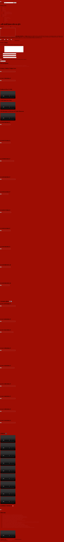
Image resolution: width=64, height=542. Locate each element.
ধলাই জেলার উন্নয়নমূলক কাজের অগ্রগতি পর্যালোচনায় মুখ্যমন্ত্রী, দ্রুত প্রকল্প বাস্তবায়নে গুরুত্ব (14, 516)
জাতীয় (3, 9)
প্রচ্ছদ (3, 7)
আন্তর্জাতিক (4, 10)
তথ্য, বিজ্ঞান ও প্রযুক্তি (7, 18)
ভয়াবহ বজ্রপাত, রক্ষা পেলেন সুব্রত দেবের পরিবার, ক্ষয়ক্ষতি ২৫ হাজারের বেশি (12, 522)
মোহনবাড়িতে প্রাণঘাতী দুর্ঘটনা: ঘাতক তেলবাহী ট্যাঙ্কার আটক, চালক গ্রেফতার (12, 514)
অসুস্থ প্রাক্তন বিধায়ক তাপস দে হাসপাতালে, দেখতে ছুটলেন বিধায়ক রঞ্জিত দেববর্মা (12, 515)
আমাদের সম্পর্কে (4, 14)
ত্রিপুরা (9, 40)
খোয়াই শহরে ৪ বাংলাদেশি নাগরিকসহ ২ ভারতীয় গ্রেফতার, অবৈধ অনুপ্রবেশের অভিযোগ (13, 523)
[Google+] (9, 39)
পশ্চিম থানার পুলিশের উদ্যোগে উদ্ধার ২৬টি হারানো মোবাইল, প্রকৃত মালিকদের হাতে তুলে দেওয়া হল (14, 517)
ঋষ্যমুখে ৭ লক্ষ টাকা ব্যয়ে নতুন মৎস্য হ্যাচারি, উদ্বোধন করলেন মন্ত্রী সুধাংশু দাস (12, 518)
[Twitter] (5, 39)
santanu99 (12, 26)
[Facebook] (2, 39)
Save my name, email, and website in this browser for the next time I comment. (14, 59)
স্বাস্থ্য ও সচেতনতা (6, 17)
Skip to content (2, 0)
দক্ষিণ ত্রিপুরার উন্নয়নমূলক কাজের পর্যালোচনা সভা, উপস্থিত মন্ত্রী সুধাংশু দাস (12, 519)
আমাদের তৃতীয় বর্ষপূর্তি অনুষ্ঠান (8, 12)
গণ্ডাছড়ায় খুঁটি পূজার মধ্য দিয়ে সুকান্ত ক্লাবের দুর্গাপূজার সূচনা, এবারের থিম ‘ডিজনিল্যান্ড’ (13, 524)
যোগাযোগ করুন (4, 15)
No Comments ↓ (18, 26)
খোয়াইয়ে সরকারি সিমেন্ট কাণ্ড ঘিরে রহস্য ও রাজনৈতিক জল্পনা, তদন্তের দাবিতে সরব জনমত (13, 520)
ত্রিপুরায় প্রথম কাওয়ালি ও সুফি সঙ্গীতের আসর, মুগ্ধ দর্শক (9, 521)
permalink (21, 40)
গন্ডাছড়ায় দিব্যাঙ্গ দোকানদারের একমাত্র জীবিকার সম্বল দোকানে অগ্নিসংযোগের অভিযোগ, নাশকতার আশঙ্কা (16, 526)
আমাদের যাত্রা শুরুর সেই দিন (8, 13)
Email (1, 55)
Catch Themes (10, 540)
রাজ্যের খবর (3, 8)
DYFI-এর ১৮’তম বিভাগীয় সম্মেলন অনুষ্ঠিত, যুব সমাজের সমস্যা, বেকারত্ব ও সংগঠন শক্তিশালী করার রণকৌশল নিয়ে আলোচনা (18, 527)
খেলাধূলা (5, 19)
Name (1, 53)
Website (1, 57)
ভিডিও (5, 21)
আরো (3, 16)
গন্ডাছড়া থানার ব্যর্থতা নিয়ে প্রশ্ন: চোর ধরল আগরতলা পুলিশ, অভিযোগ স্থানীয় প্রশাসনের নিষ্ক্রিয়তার (15, 525)
